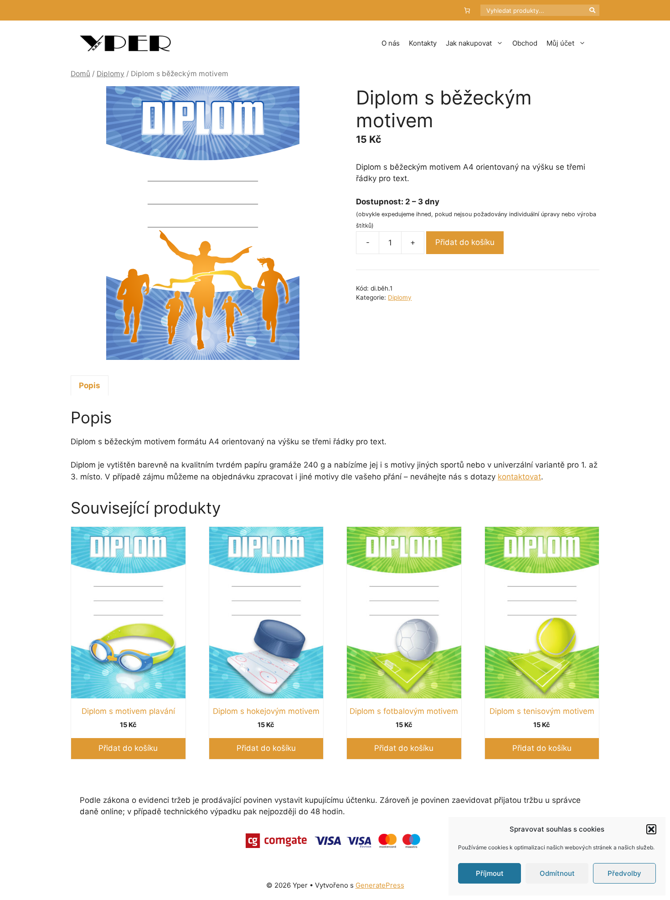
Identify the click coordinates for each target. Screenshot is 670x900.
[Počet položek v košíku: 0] (467, 10)
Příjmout (490, 873)
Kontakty (423, 43)
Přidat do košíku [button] (128, 748)
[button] (651, 829)
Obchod (524, 43)
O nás (390, 43)
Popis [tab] (89, 385)
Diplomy (110, 73)
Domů (80, 73)
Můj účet (560, 43)
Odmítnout (557, 873)
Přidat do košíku (465, 242)
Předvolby (624, 873)
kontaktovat (519, 476)
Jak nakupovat (469, 43)
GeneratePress (380, 885)
